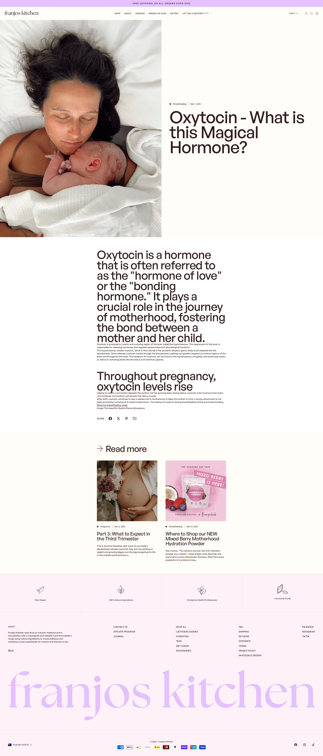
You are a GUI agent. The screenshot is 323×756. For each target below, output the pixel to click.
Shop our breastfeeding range (112, 405)
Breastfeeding (179, 104)
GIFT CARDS (182, 646)
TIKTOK (306, 636)
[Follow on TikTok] (313, 744)
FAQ (241, 627)
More (10, 650)
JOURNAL (118, 636)
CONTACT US (120, 627)
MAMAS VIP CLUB (157, 13)
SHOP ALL (181, 627)
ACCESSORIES (183, 650)
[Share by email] (135, 419)
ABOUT (127, 13)
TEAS (179, 641)
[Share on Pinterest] (126, 419)
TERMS (242, 646)
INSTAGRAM (308, 631)
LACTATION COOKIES (187, 631)
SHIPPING (244, 631)
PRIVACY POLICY (247, 650)
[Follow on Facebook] (295, 744)
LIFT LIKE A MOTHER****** (196, 13)
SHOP (117, 13)
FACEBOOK (308, 627)
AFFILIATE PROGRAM (124, 631)
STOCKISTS (244, 641)
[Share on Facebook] (110, 419)
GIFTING (174, 13)
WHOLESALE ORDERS (250, 655)
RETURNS (244, 636)
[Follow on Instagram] (304, 744)
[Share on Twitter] (118, 419)
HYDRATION (182, 636)
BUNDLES (140, 13)
